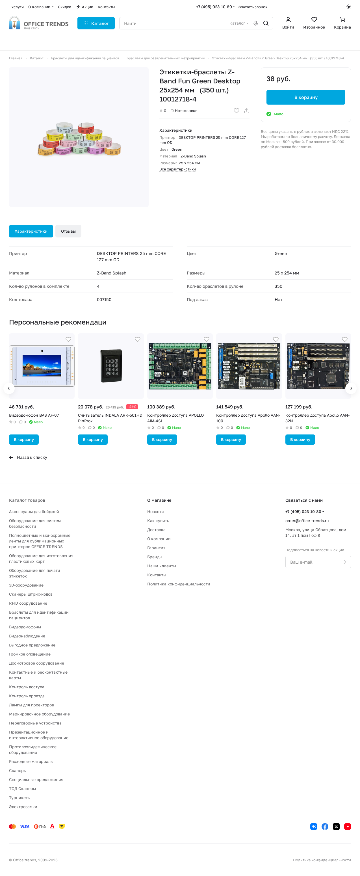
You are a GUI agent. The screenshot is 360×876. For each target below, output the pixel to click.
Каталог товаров (27, 500)
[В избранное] (236, 111)
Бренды (154, 556)
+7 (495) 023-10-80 (214, 6)
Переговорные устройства (35, 723)
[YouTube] (347, 826)
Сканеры (18, 770)
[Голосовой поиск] (256, 23)
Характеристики (31, 231)
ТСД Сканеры (22, 788)
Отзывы (68, 231)
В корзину (306, 97)
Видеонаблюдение (27, 635)
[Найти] (266, 23)
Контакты (156, 574)
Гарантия (156, 547)
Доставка (156, 529)
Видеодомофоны (25, 626)
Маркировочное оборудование (39, 713)
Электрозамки (23, 806)
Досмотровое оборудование (36, 663)
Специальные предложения (36, 779)
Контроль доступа (26, 686)
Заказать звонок (252, 7)
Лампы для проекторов (31, 704)
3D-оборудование (26, 585)
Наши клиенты (161, 565)
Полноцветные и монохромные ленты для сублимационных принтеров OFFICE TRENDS (39, 541)
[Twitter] (336, 826)
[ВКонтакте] (313, 826)
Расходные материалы (31, 761)
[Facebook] (325, 826)
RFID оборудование (28, 603)
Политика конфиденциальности (178, 583)
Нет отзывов (186, 110)
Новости (155, 511)
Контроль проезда (27, 695)
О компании (159, 538)
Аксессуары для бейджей (34, 511)
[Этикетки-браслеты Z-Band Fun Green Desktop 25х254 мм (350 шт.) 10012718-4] (79, 137)
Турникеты (20, 797)
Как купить (158, 520)
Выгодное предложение (32, 645)
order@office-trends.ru (307, 520)
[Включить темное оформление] (348, 7)
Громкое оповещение (30, 654)
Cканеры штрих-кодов (31, 594)
